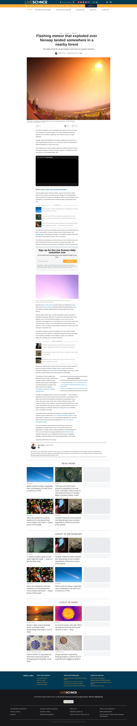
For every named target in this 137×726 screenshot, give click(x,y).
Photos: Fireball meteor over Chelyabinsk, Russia (73, 382)
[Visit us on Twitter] (76, 2)
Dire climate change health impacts (43, 9)
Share (39, 126)
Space (67, 6)
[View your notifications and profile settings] (107, 2)
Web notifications (106, 711)
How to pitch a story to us (79, 714)
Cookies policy (45, 711)
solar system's (48, 307)
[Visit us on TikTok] (86, 2)
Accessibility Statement (18, 709)
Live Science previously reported (63, 415)
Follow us (68, 126)
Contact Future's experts (49, 709)
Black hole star (93, 9)
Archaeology (39, 6)
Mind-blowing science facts (97, 685)
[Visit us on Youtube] (81, 2)
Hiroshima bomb (69, 432)
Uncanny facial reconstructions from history (74, 685)
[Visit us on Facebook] (74, 2)
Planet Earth (60, 6)
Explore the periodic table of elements (73, 683)
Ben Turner (63, 53)
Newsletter (75, 126)
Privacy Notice (40, 266)
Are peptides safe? (80, 9)
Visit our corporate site (96, 697)
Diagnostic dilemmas (42, 682)
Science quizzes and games (98, 678)
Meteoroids (74, 33)
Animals (31, 6)
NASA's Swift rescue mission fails (63, 9)
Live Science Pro (105, 9)
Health (47, 6)
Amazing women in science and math (73, 681)
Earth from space (41, 680)
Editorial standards (47, 714)
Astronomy (67, 33)
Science (53, 6)
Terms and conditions (107, 709)
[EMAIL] (39, 447)
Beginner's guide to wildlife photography (101, 680)
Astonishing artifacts (42, 684)
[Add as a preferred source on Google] (68, 701)
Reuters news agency (47, 305)
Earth (73, 305)
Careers (13, 714)
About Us (73, 709)
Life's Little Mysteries (42, 678)
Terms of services (54, 265)
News (81, 53)
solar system (53, 370)
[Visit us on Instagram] (78, 2)
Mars (74, 307)
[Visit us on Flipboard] (83, 2)
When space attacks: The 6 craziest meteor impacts (74, 388)
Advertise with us (76, 711)
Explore (82, 6)
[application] (57, 171)
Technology (75, 6)
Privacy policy (15, 711)
